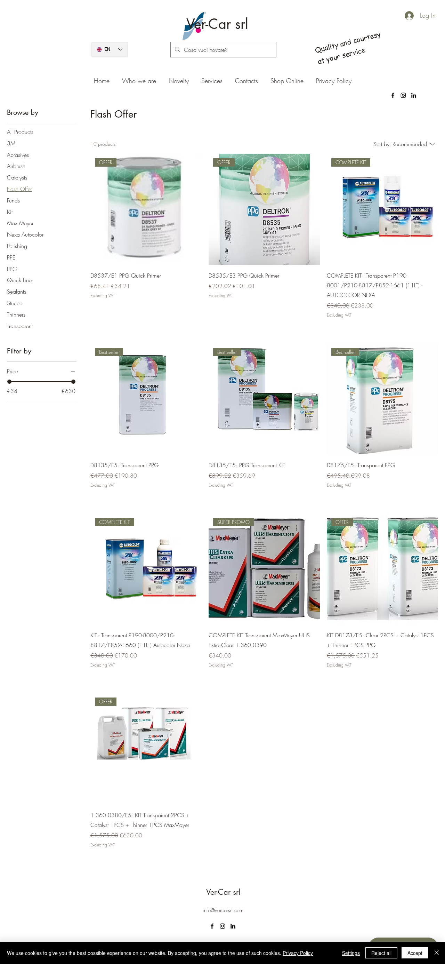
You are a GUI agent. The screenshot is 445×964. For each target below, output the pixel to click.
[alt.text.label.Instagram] (403, 95)
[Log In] (403, 15)
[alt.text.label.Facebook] (392, 95)
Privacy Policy (298, 952)
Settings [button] (351, 952)
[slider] (9, 381)
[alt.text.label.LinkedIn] (413, 95)
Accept (414, 952)
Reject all (381, 952)
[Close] (436, 952)
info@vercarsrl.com (223, 910)
